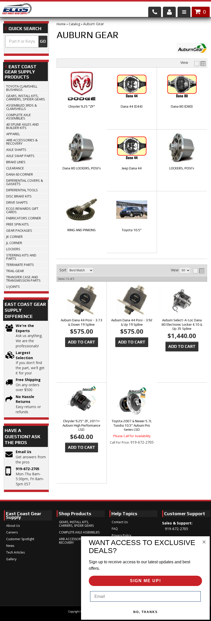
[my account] (169, 12)
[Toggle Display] (200, 63)
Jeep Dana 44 (131, 168)
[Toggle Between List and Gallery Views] (198, 270)
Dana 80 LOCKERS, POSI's (82, 168)
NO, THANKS (145, 612)
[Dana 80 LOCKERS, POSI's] (82, 148)
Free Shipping (28, 379)
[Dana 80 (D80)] (182, 86)
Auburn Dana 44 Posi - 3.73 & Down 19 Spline (81, 322)
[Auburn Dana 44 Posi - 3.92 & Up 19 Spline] (131, 300)
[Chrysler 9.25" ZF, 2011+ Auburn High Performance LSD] (81, 401)
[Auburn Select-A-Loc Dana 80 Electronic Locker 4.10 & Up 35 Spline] (181, 300)
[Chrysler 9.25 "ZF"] (82, 86)
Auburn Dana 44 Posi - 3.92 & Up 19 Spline (132, 322)
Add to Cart (81, 342)
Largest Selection (24, 355)
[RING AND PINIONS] (82, 210)
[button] (26, 41)
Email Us (23, 451)
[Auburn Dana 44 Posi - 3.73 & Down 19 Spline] (81, 300)
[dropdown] (184, 12)
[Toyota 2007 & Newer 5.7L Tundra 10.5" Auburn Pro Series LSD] (131, 401)
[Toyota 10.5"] (131, 210)
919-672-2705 (27, 468)
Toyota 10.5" (132, 230)
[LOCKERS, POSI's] (182, 148)
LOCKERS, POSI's (181, 168)
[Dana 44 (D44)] (131, 86)
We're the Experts (25, 328)
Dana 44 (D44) (132, 106)
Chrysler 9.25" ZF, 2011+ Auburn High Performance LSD (81, 425)
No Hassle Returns (25, 399)
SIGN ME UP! (145, 581)
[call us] (154, 12)
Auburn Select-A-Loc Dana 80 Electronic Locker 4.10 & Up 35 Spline (182, 324)
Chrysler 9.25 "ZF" (81, 106)
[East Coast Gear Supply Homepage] (17, 10)
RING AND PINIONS (81, 230)
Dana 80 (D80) (182, 106)
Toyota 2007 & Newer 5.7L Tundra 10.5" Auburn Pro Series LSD (132, 425)
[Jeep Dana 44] (131, 148)
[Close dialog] (204, 542)
